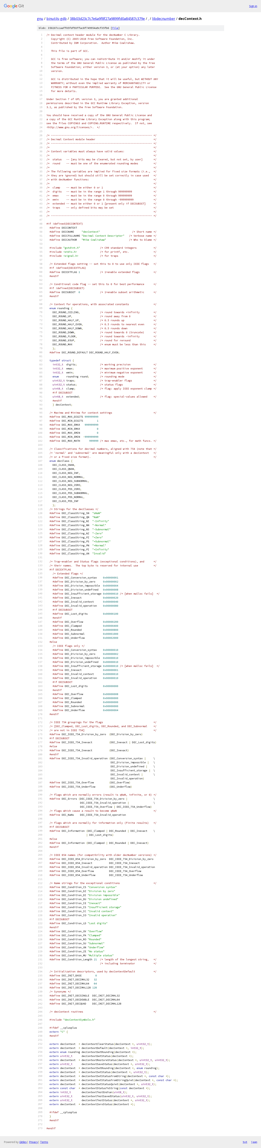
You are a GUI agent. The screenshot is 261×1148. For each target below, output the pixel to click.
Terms (44, 1142)
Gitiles (23, 1142)
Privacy (33, 1142)
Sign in (253, 6)
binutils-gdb (56, 18)
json (254, 1142)
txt (245, 1142)
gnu (40, 18)
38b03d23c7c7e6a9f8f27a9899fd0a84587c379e (107, 18)
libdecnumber (163, 18)
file (115, 28)
